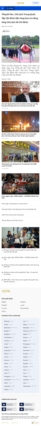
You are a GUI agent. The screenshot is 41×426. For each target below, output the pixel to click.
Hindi (7, 373)
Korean (8, 389)
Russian (28, 353)
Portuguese (29, 344)
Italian (8, 383)
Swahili (28, 366)
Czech (8, 344)
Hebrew (8, 370)
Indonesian (12, 379)
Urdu (26, 383)
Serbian (27, 357)
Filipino (8, 353)
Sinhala (27, 360)
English (4, 302)
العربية (22, 305)
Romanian (28, 350)
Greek (8, 363)
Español (22, 302)
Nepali (26, 334)
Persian (27, 337)
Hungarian (9, 376)
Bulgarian (10, 334)
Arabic (8, 324)
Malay (29, 324)
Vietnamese (29, 386)
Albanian (8, 321)
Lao (25, 321)
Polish (27, 340)
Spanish (28, 363)
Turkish (27, 376)
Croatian (9, 340)
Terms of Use (14, 422)
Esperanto (10, 350)
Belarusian (10, 327)
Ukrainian (29, 379)
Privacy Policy (5, 422)
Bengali (7, 331)
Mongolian (28, 327)
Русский (4, 308)
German (9, 360)
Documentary (24, 308)
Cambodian (9, 337)
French (8, 357)
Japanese (9, 386)
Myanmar (30, 331)
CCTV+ (4, 311)
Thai (26, 373)
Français (4, 305)
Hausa (8, 366)
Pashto (27, 347)
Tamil (26, 370)
